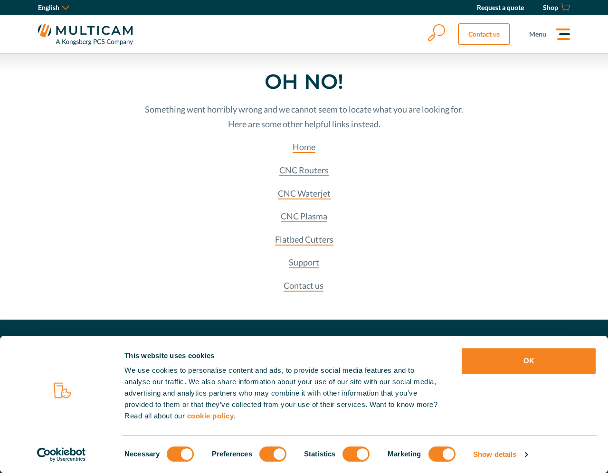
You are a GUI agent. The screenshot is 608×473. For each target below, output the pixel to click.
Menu (537, 34)
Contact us (484, 34)
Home (304, 147)
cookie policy (210, 416)
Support (304, 262)
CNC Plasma (304, 216)
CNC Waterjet (304, 193)
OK (528, 361)
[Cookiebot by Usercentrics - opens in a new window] (61, 454)
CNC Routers (304, 170)
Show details (494, 454)
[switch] (272, 454)
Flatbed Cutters (304, 239)
